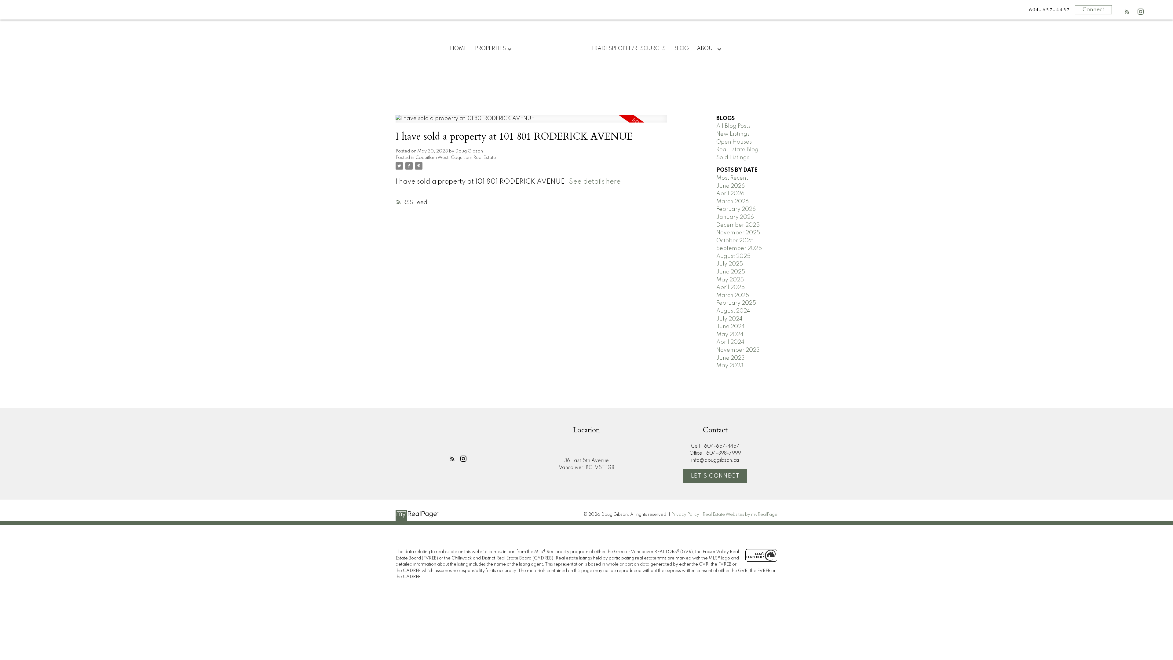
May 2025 (730, 280)
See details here (595, 181)
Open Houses (734, 142)
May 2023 (730, 366)
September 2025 (739, 248)
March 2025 (732, 295)
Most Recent (732, 178)
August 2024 (733, 311)
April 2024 (730, 342)
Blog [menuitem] (681, 48)
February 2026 (736, 209)
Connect (1093, 10)
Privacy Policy (685, 514)
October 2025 (735, 241)
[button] (1127, 12)
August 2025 (733, 256)
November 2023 (738, 350)
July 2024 (729, 319)
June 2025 (730, 272)
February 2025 (736, 303)
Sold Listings (732, 157)
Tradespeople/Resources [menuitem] (628, 48)
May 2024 (730, 334)
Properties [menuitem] (490, 48)
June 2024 (730, 326)
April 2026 (730, 193)
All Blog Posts (733, 126)
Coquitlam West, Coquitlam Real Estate (455, 158)
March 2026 (732, 201)
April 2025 (730, 287)
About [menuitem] (706, 48)
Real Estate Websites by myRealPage (740, 514)
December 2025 (738, 225)
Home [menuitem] (458, 48)
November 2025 (738, 233)
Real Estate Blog (737, 149)
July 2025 (729, 264)
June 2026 (730, 186)
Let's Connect (715, 476)
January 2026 (735, 217)
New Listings (733, 134)
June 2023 (730, 358)
